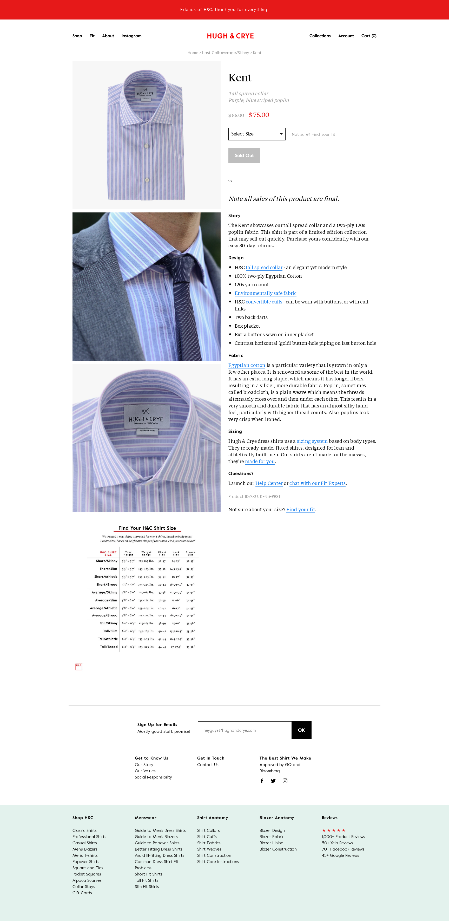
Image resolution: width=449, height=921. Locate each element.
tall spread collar (264, 267)
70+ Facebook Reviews (343, 849)
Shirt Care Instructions (218, 861)
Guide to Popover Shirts (157, 842)
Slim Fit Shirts (147, 886)
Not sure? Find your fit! (314, 134)
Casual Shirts (84, 842)
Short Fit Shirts (148, 874)
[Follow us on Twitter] (273, 781)
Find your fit (300, 509)
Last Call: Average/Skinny (225, 52)
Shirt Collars (208, 830)
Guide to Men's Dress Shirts (160, 830)
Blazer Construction (278, 849)
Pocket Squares (86, 874)
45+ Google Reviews (340, 855)
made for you (260, 461)
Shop (77, 36)
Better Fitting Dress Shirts (158, 849)
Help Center (269, 482)
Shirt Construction (214, 855)
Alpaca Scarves (87, 880)
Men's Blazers (84, 849)
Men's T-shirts (85, 855)
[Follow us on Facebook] (262, 781)
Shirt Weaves (209, 849)
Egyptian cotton (246, 364)
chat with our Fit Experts (317, 482)
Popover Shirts (85, 861)
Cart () (369, 36)
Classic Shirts (84, 830)
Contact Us (208, 764)
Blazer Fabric (272, 836)
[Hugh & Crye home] (223, 34)
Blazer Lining (271, 842)
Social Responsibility (153, 777)
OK (301, 730)
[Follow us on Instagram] (285, 781)
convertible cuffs (264, 301)
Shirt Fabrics (209, 842)
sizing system (312, 440)
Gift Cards (82, 892)
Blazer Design (272, 830)
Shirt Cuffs (207, 836)
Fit (92, 36)
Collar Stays (83, 886)
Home (193, 52)
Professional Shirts (89, 836)
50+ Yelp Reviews (337, 842)
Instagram (132, 36)
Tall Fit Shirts (146, 880)
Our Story (144, 764)
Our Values (145, 770)
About (108, 36)
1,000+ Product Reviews (343, 836)
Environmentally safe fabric (265, 292)
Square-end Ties (87, 867)
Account (346, 36)
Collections (320, 36)
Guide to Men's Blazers (156, 836)
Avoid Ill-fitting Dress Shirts (159, 855)
